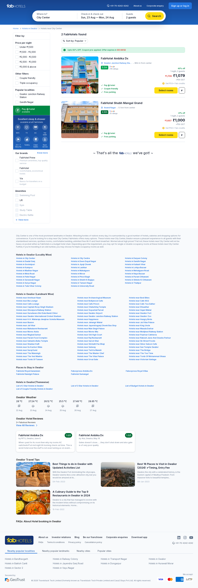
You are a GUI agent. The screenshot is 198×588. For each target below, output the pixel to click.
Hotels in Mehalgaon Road (137, 270)
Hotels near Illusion (25, 322)
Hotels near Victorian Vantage (142, 359)
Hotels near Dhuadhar (139, 307)
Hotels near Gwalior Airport (89, 313)
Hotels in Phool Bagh (80, 277)
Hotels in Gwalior (29, 28)
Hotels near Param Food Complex (31, 338)
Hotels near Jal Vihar (25, 325)
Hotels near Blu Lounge (27, 301)
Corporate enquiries (117, 537)
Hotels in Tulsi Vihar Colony (28, 286)
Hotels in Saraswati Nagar (28, 280)
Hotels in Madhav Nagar (27, 270)
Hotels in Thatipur (133, 283)
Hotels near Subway (86, 347)
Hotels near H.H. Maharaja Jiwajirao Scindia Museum (40, 319)
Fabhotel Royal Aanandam (28, 371)
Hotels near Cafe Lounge (27, 304)
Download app (139, 537)
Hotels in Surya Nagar (26, 283)
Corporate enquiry (155, 6)
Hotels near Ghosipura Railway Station (33, 310)
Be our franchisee (92, 537)
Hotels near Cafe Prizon (88, 304)
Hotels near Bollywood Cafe (90, 301)
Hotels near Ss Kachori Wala (29, 347)
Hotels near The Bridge (140, 350)
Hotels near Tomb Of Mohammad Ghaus (147, 356)
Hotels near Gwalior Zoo (140, 316)
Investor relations (61, 537)
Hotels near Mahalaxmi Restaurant (31, 328)
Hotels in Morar (78, 273)
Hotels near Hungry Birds (140, 319)
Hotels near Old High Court (89, 335)
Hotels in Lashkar (79, 267)
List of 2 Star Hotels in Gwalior (30, 386)
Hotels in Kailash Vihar (135, 264)
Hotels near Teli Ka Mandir (89, 350)
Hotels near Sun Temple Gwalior (144, 347)
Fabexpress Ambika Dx (82, 371)
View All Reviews (25, 425)
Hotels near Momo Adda (27, 331)
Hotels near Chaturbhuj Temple (91, 307)
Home (16, 28)
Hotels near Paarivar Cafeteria (143, 335)
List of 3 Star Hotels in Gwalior (84, 386)
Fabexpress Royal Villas (137, 371)
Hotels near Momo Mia (87, 331)
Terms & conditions (56, 542)
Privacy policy (74, 542)
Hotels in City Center (25, 258)
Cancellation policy (93, 542)
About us (137, 6)
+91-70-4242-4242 (119, 6)
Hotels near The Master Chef (90, 353)
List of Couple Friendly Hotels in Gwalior (34, 389)
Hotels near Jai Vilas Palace (141, 322)
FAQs (41, 542)
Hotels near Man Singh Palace (91, 328)
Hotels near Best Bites (139, 298)
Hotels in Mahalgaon (80, 270)
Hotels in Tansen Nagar (81, 283)
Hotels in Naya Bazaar (135, 273)
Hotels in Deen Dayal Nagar (83, 261)
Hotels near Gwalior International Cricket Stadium (38, 316)
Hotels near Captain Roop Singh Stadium (34, 307)
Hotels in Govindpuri (25, 264)
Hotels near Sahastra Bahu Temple (32, 341)
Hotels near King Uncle (139, 325)
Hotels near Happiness (87, 319)
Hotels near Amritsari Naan (28, 298)
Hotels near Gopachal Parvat (90, 310)
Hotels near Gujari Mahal (140, 310)
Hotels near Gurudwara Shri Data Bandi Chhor (37, 313)
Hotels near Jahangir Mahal (89, 322)
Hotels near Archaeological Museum (94, 298)
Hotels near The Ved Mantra (29, 356)
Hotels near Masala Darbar (141, 328)
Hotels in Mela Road (25, 273)
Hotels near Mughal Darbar (28, 335)
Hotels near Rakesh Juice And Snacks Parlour (150, 338)
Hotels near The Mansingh (28, 353)
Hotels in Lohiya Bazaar (135, 267)
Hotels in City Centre (80, 258)
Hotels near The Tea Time (141, 353)
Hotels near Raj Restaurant (89, 338)
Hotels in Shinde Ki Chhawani (138, 280)
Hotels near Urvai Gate (87, 359)
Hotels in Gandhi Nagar (135, 261)
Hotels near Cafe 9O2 (139, 301)
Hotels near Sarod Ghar (88, 341)
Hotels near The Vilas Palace (90, 356)
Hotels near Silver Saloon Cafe (143, 344)
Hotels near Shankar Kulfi (27, 344)
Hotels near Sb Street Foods (142, 341)
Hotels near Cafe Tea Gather (142, 304)
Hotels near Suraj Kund (26, 350)
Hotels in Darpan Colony (136, 258)
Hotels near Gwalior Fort (140, 313)
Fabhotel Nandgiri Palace (27, 374)
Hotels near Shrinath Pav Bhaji (91, 344)
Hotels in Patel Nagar (25, 277)
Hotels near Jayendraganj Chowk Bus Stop (96, 325)
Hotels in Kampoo (24, 267)
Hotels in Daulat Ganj (25, 261)
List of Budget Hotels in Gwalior (139, 386)
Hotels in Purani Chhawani (136, 277)
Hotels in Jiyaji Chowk (81, 264)
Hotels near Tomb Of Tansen (29, 359)
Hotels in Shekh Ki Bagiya (82, 280)
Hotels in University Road (82, 286)
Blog (77, 537)
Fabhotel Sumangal (79, 374)
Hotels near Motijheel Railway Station (146, 331)
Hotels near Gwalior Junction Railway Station (97, 316)
